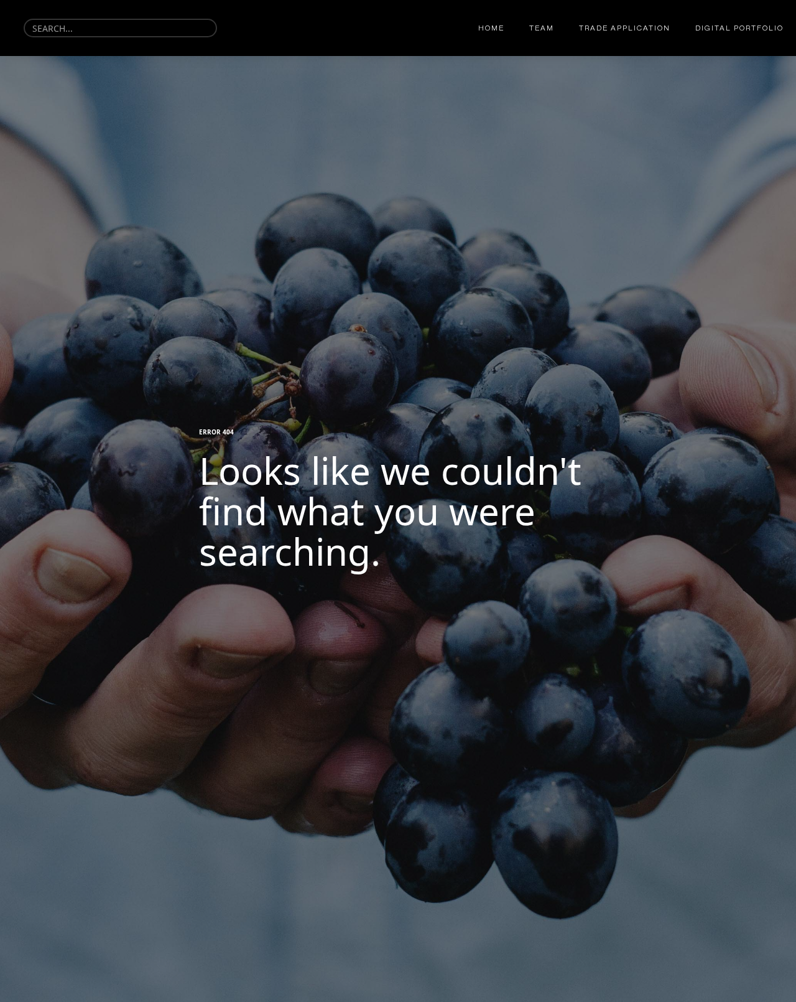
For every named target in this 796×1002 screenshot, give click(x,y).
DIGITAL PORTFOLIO (739, 28)
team (541, 28)
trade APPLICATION (624, 28)
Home (491, 28)
